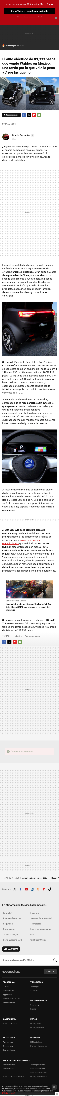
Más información (9, 1093)
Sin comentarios (12, 115)
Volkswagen (11, 46)
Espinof (33, 1009)
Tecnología (35, 923)
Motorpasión (35, 1023)
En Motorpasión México (16, 601)
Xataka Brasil (8, 1069)
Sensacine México (37, 1069)
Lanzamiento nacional (40, 929)
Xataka (6, 986)
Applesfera (7, 994)
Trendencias (8, 1042)
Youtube (26, 889)
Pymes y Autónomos (38, 1046)
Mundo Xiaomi (9, 1002)
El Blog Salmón (36, 1042)
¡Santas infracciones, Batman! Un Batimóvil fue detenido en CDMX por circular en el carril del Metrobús (28, 607)
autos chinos (33, 636)
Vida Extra (34, 990)
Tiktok (50, 889)
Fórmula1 (7, 913)
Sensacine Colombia (38, 1072)
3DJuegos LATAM (37, 1065)
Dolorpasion (9, 929)
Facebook (24, 115)
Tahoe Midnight (10, 934)
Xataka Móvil (8, 990)
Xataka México (9, 1065)
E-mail (39, 115)
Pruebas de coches (12, 918)
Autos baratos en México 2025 (34, 878)
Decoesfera (8, 1046)
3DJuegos (34, 986)
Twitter (29, 115)
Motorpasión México (38, 1076)
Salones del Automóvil (41, 918)
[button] (22, 135)
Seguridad (8, 923)
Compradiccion (9, 1050)
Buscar (55, 960)
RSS (38, 889)
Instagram (32, 889)
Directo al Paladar (10, 1023)
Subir (48, 972)
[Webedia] (11, 973)
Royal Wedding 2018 (12, 940)
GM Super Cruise (38, 940)
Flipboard (34, 115)
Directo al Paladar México (13, 1076)
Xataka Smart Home (11, 998)
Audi (21, 46)
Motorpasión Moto (37, 1027)
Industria (18, 636)
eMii (32, 934)
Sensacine (34, 1005)
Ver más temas (11, 949)
